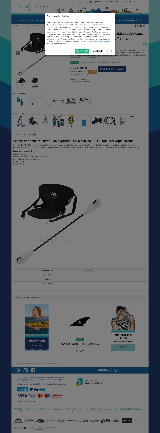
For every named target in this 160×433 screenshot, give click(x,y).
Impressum (89, 39)
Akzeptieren (82, 51)
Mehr (109, 51)
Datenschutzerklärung (102, 41)
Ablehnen (97, 51)
